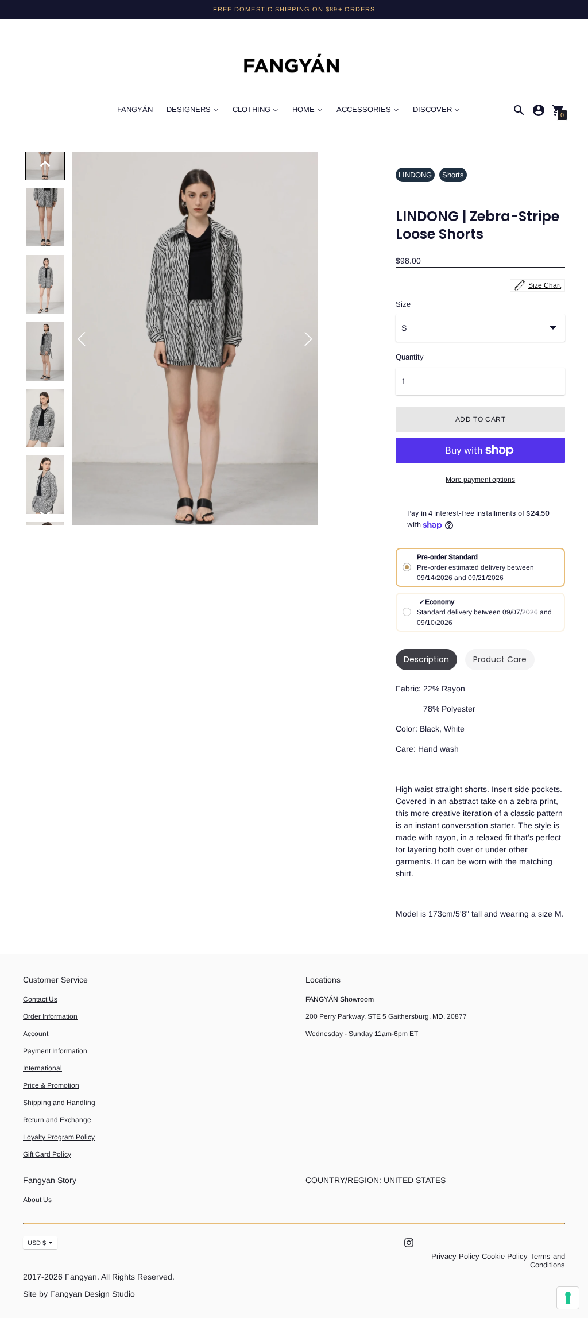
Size (403, 304)
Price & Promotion (51, 1085)
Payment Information (55, 1051)
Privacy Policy (455, 1256)
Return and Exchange (57, 1120)
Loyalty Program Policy (59, 1137)
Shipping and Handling (59, 1103)
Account (35, 1034)
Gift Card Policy (47, 1154)
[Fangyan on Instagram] (408, 1242)
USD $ (37, 1242)
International (42, 1068)
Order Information (50, 1016)
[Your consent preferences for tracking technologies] (568, 1298)
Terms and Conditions (547, 1260)
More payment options (480, 480)
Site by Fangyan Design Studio (79, 1293)
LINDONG (415, 175)
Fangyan (81, 1276)
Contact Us (40, 999)
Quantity (410, 357)
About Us (37, 1200)
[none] (45, 163)
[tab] (426, 659)
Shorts (453, 175)
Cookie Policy (505, 1256)
